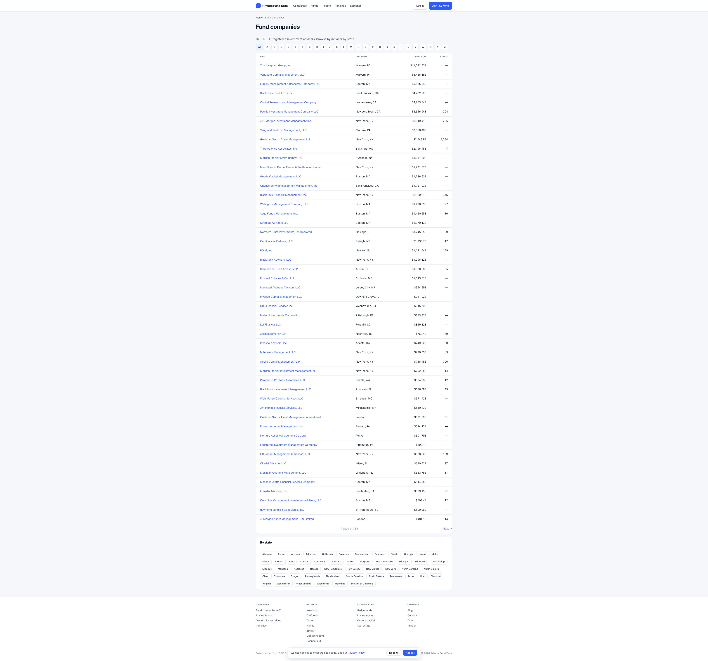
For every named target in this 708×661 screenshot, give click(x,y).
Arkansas (311, 554)
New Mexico (372, 568)
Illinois (265, 561)
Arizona (295, 554)
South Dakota (376, 576)
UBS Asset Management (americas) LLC (285, 454)
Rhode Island (333, 576)
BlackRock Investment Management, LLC (285, 389)
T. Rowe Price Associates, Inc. (279, 148)
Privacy (412, 625)
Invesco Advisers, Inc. (273, 343)
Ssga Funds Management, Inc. (279, 213)
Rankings (340, 5)
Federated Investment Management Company (288, 445)
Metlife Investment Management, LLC (283, 472)
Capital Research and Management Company (288, 102)
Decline (394, 652)
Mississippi (439, 561)
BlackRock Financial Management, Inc (283, 195)
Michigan (404, 561)
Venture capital (366, 620)
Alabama (267, 554)
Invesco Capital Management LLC (281, 296)
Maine (350, 561)
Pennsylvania (312, 576)
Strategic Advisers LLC (274, 222)
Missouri (267, 568)
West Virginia (303, 583)
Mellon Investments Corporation (280, 315)
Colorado (344, 554)
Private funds (264, 615)
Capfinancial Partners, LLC (276, 241)
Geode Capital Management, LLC (280, 176)
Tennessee (396, 576)
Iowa (291, 561)
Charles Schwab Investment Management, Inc (288, 185)
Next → (447, 528)
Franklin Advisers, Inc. (273, 491)
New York (390, 568)
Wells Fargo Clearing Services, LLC (281, 398)
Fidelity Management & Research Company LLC (289, 84)
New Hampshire (333, 568)
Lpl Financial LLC (270, 324)
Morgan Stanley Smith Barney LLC (281, 158)
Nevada (314, 568)
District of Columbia (362, 583)
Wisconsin (323, 583)
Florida (394, 554)
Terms (411, 620)
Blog (410, 610)
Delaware (380, 554)
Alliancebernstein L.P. (273, 333)
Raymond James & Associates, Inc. (282, 509)
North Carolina (410, 568)
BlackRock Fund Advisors (276, 93)
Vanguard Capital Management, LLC (282, 74)
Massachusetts (384, 561)
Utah (422, 576)
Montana (283, 568)
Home (259, 17)
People (326, 5)
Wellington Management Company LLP (284, 204)
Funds (314, 5)
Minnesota (421, 561)
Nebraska (299, 568)
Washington (283, 583)
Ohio (265, 576)
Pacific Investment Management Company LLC (289, 111)
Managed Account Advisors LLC (280, 287)
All (259, 47)
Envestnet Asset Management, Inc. (281, 426)
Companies (300, 5)
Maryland (365, 561)
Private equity (365, 615)
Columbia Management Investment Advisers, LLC (291, 500)
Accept (410, 652)
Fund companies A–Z (268, 610)
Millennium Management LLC (278, 352)
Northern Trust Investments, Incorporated (286, 232)
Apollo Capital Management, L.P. (280, 361)
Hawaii (422, 554)
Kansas (304, 561)
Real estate (363, 625)
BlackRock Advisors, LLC (275, 259)
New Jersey (354, 568)
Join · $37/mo (440, 5)
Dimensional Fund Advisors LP (279, 269)
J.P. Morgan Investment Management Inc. (286, 121)
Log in (420, 5)
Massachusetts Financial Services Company (287, 482)
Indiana (279, 561)
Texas (411, 576)
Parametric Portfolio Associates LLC (282, 380)
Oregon (295, 576)
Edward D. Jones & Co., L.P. (277, 278)
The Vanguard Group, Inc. (276, 65)
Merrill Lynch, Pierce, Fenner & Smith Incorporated (291, 167)
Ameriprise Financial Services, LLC (281, 407)
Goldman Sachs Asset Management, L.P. (285, 139)
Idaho (435, 554)
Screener (355, 5)
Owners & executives (268, 620)
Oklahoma (279, 576)
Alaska (281, 554)
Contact (412, 615)
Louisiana (336, 561)
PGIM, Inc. (266, 250)
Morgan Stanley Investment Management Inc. (288, 371)
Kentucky (319, 561)
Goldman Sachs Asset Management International (290, 417)
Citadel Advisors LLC (273, 463)
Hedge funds (364, 610)
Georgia (408, 554)
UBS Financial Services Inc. (276, 306)
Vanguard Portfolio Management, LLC (283, 130)
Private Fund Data (273, 6)
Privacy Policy (356, 652)
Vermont (436, 576)
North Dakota (431, 568)
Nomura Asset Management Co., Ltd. (283, 435)
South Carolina (354, 576)
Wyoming (340, 583)
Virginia (266, 583)
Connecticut (362, 554)
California (327, 554)
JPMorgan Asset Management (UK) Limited (287, 519)
